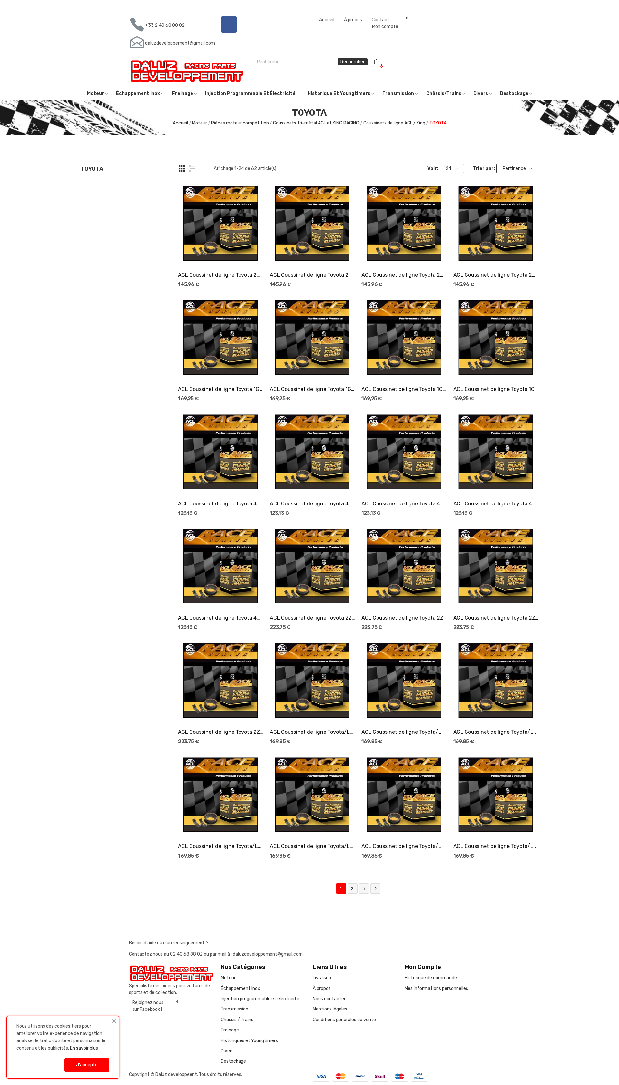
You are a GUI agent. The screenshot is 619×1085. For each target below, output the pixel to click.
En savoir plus (84, 1048)
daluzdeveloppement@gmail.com (180, 43)
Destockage (233, 1061)
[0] (376, 62)
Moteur (228, 977)
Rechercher (352, 62)
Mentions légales (330, 1009)
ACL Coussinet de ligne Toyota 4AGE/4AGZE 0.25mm (404, 504)
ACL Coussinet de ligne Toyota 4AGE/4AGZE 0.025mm (312, 504)
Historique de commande (431, 977)
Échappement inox (240, 988)
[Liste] (192, 168)
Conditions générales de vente (344, 1019)
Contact (380, 20)
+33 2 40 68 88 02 (165, 25)
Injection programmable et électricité (260, 998)
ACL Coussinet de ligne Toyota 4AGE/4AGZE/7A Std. (220, 504)
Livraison (322, 977)
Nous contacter (329, 998)
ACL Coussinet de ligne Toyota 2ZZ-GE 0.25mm (495, 618)
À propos (353, 20)
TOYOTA (92, 169)
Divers (227, 1051)
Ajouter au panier (220, 597)
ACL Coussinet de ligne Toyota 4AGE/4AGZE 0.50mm (495, 504)
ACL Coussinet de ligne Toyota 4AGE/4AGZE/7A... (220, 618)
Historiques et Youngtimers (249, 1040)
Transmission (234, 1009)
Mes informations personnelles (436, 988)
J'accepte (87, 1065)
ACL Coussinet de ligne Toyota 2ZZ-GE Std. (312, 618)
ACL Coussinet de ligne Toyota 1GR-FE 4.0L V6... (220, 389)
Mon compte (385, 26)
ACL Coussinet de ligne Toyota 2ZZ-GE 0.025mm (404, 618)
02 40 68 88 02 (187, 954)
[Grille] (182, 168)
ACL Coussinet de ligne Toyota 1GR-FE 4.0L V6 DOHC (312, 389)
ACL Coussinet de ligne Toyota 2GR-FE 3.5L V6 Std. (495, 275)
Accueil (326, 20)
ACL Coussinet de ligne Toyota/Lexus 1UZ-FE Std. (404, 846)
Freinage (230, 1030)
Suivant (375, 888)
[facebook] (177, 1001)
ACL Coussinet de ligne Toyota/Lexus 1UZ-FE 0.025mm (495, 846)
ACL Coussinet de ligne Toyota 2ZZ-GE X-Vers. (220, 732)
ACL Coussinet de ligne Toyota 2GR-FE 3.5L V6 (220, 275)
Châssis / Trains (237, 1019)
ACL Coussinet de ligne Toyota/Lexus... (312, 732)
